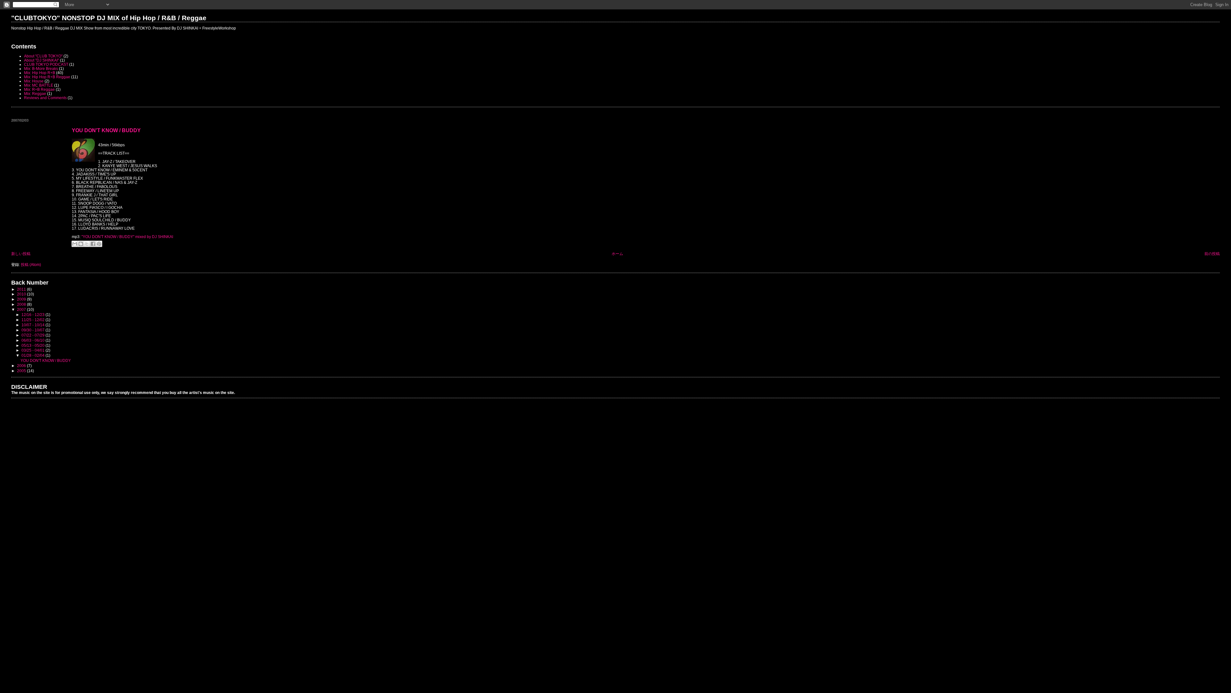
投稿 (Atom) (31, 264)
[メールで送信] (74, 244)
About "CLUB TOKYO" (43, 56)
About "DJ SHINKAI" (41, 60)
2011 (22, 289)
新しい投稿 (20, 254)
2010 (22, 294)
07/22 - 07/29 (33, 335)
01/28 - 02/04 (33, 355)
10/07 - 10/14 (33, 325)
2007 (22, 309)
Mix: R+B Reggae (39, 89)
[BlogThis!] (81, 244)
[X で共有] (87, 244)
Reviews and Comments (45, 98)
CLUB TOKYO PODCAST (46, 64)
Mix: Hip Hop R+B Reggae (47, 77)
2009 (22, 299)
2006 (22, 366)
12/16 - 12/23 (33, 314)
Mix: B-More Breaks (41, 68)
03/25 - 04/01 (33, 350)
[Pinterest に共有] (99, 244)
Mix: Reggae (35, 93)
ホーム (617, 254)
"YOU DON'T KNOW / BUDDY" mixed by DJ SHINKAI (127, 237)
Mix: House (34, 81)
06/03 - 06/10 (33, 340)
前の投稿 (1212, 254)
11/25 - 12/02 (33, 320)
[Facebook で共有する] (93, 244)
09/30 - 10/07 (33, 330)
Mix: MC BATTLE (38, 85)
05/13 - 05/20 (33, 345)
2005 (22, 371)
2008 (22, 304)
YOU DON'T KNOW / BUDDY (106, 130)
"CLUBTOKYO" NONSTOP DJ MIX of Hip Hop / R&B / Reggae (108, 17)
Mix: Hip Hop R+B (39, 73)
